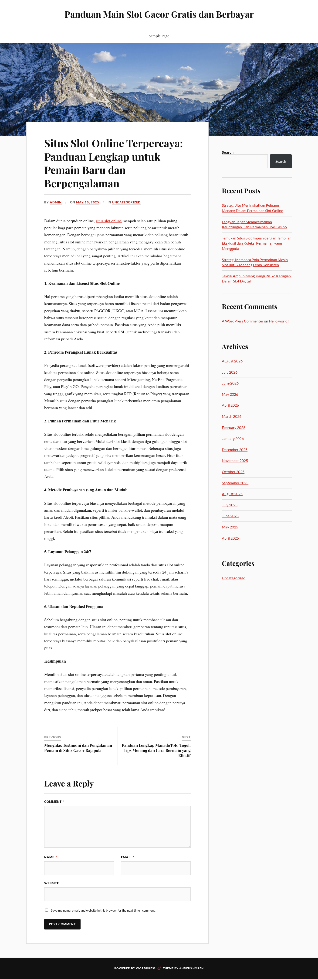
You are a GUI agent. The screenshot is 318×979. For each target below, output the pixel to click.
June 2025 (230, 516)
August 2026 (232, 361)
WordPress (146, 968)
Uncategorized (126, 202)
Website (51, 883)
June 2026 (230, 383)
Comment (54, 801)
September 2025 (235, 483)
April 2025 (230, 538)
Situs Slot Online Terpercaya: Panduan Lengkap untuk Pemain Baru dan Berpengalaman (113, 163)
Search (227, 152)
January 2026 (233, 438)
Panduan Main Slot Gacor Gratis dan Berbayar (159, 14)
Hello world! (279, 321)
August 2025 (232, 493)
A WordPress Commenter (242, 321)
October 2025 (233, 471)
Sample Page (159, 35)
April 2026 (230, 405)
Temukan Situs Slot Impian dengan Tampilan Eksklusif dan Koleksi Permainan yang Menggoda (256, 243)
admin (56, 202)
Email (127, 857)
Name (50, 857)
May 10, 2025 (87, 202)
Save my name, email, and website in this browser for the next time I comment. (103, 910)
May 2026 (230, 394)
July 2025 (229, 505)
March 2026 (231, 416)
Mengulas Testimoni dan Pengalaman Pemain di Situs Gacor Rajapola (78, 748)
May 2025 (230, 527)
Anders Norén (191, 968)
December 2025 (234, 449)
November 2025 (235, 460)
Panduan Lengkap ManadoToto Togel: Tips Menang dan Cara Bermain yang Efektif (156, 750)
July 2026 (229, 372)
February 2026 (233, 427)
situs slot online (109, 220)
